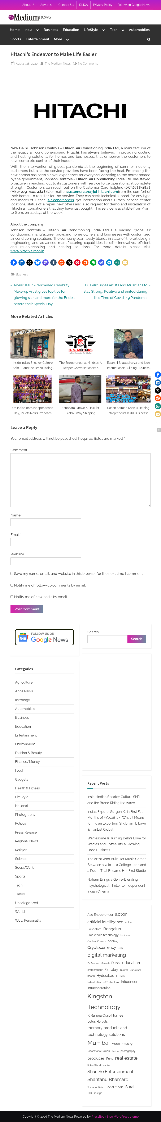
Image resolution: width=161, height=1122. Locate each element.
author (129, 922)
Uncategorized (26, 903)
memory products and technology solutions (107, 1031)
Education (71, 30)
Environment (25, 744)
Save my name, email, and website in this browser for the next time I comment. (78, 573)
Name (16, 515)
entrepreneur (95, 969)
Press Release (26, 832)
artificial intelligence (105, 922)
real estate (126, 1058)
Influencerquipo (98, 988)
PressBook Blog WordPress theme (115, 1116)
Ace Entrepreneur (100, 914)
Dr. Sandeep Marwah (98, 963)
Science (21, 859)
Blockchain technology (103, 935)
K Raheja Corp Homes (105, 1015)
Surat (130, 1087)
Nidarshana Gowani (98, 1051)
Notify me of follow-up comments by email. (50, 585)
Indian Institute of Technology (103, 982)
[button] (13, 262)
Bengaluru (112, 928)
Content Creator (96, 941)
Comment (19, 450)
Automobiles (139, 30)
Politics (20, 823)
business (125, 935)
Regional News (26, 841)
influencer (129, 982)
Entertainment (37, 39)
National (21, 806)
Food (19, 770)
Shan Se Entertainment (110, 1071)
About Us (28, 4)
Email (15, 535)
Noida (115, 1051)
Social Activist (95, 1087)
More (58, 39)
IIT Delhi (120, 976)
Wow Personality (28, 920)
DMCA (83, 4)
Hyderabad (105, 976)
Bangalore (94, 929)
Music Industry (122, 1043)
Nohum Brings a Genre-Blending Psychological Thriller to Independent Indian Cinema (116, 885)
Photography (25, 815)
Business (51, 30)
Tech (114, 30)
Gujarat (124, 970)
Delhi (120, 948)
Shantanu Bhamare (107, 1079)
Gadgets (21, 779)
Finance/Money (27, 762)
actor (121, 914)
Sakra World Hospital (98, 1065)
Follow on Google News (134, 4)
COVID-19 (113, 941)
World (20, 912)
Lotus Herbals (97, 1021)
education (131, 963)
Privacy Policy (102, 4)
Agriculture (23, 682)
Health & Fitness (27, 788)
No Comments (88, 63)
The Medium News (58, 63)
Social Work (24, 868)
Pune (109, 1058)
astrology (22, 700)
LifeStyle (91, 30)
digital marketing (106, 955)
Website (17, 554)
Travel (20, 894)
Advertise (46, 4)
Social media (114, 1087)
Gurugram (135, 970)
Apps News (24, 691)
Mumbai (98, 1042)
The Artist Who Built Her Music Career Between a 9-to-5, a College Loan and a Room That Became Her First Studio (116, 865)
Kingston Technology (104, 1002)
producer (95, 1058)
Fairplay (111, 969)
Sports (15, 39)
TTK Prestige (94, 1093)
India (28, 30)
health (91, 975)
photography (128, 1051)
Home (15, 30)
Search (93, 632)
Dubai (115, 963)
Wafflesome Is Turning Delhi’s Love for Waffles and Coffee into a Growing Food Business (116, 844)
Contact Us (66, 4)
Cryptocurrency (101, 947)
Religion (21, 850)
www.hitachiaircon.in (27, 251)
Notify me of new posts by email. (41, 597)
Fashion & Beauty (28, 753)
